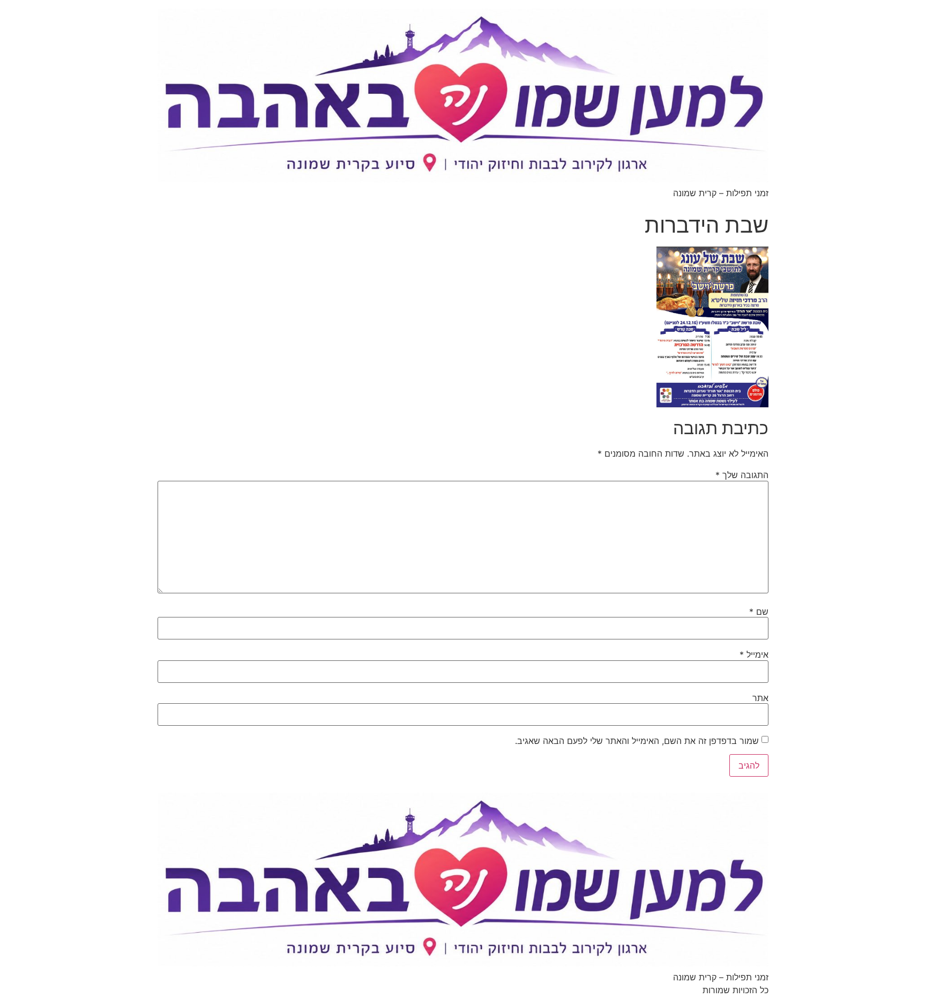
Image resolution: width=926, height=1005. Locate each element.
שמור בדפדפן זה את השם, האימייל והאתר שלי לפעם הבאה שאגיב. (637, 740)
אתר (760, 698)
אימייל (754, 654)
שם (758, 611)
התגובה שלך (741, 475)
